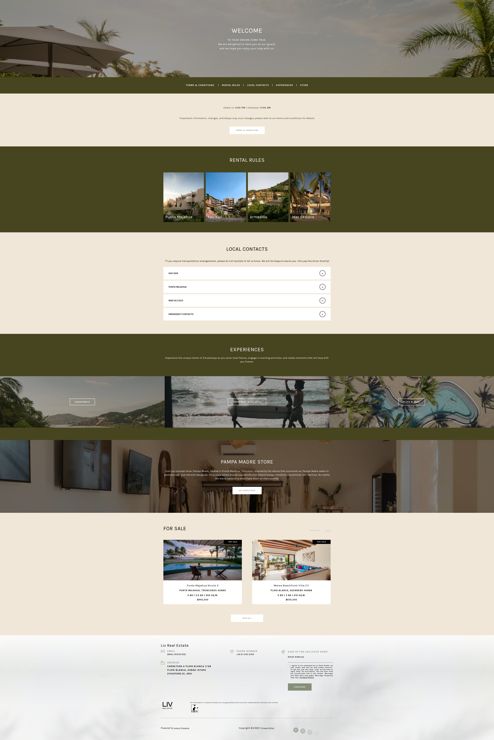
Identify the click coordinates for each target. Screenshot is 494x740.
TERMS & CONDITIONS (200, 85)
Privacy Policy (307, 678)
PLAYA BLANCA (411, 402)
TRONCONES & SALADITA (247, 402)
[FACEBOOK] (295, 728)
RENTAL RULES (230, 85)
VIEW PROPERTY (203, 572)
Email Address (296, 657)
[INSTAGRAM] (302, 728)
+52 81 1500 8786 (245, 654)
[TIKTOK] (309, 728)
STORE (304, 85)
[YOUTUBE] (323, 728)
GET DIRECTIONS (247, 490)
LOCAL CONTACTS (258, 85)
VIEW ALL (247, 618)
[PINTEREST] (330, 728)
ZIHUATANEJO (82, 402)
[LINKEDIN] (316, 728)
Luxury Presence (181, 728)
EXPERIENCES (285, 85)
